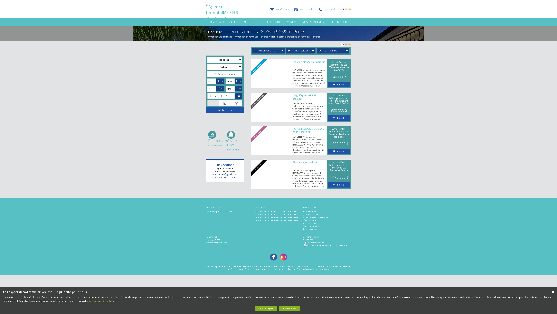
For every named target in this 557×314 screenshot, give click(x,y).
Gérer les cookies (311, 229)
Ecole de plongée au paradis (308, 62)
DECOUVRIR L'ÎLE (309, 223)
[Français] (342, 9)
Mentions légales (311, 237)
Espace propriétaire (312, 226)
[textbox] (224, 74)
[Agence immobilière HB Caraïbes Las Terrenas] (224, 24)
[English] (346, 9)
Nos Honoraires (309, 211)
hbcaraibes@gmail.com (224, 174)
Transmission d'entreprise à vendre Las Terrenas (276, 211)
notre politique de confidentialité (103, 301)
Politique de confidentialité (315, 217)
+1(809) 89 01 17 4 (225, 177)
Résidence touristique (304, 162)
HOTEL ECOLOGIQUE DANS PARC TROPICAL (308, 130)
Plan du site (308, 240)
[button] (210, 96)
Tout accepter (266, 308)
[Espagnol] (349, 9)
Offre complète (309, 220)
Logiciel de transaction (313, 243)
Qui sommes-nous (311, 214)
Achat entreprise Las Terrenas (219, 211)
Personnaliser (289, 308)
